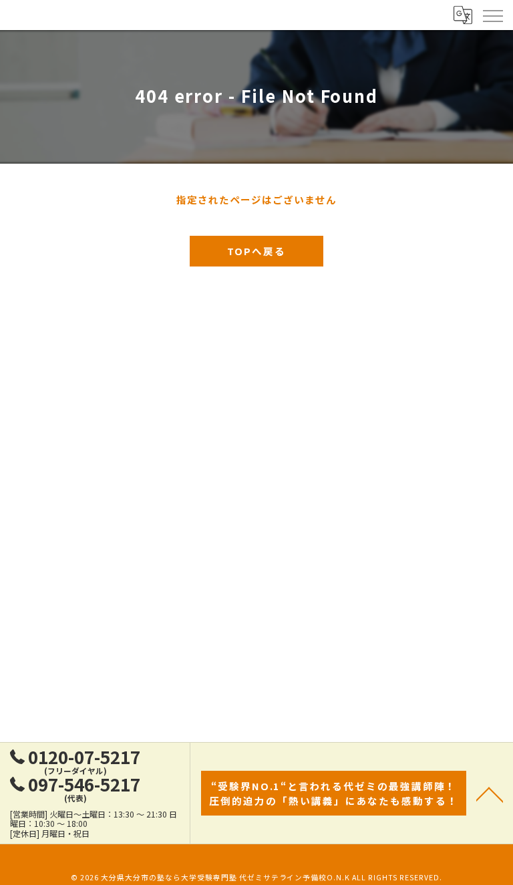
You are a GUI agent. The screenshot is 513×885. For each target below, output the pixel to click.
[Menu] (492, 14)
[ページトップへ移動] (489, 793)
